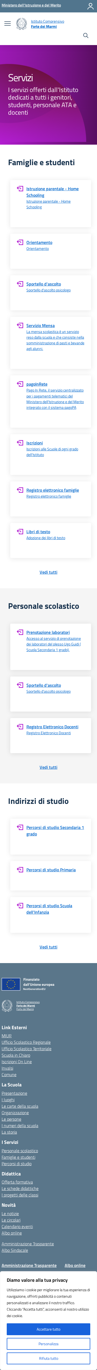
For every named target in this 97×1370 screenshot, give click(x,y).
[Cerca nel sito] (86, 36)
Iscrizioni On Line (17, 1061)
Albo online (12, 1233)
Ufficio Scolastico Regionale (26, 1042)
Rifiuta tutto (48, 1358)
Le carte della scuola (20, 1106)
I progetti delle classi (20, 1195)
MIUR (7, 1035)
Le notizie (10, 1213)
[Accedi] (90, 6)
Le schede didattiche (20, 1188)
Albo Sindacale (15, 1250)
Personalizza (48, 1344)
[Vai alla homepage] (21, 24)
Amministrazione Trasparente (28, 1243)
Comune (9, 1074)
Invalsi (7, 1068)
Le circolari (11, 1220)
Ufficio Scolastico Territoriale (26, 1048)
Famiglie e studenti (18, 1157)
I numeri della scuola (20, 1125)
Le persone (11, 1119)
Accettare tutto (48, 1329)
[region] (48, 1320)
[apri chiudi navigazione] (7, 24)
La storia (9, 1132)
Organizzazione (15, 1112)
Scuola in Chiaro (16, 1055)
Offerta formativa (17, 1182)
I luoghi (8, 1099)
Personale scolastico (20, 1150)
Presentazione (14, 1093)
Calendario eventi (17, 1226)
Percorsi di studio (17, 1163)
